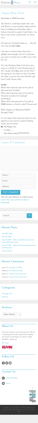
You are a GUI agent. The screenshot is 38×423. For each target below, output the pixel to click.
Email (8, 383)
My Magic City (10, 127)
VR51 (19, 412)
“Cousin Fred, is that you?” (17, 274)
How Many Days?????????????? (16, 133)
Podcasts (5, 297)
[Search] (29, 215)
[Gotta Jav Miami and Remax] (7, 348)
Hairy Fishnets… (7, 251)
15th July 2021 (6, 237)
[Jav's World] (10, 2)
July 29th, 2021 (7, 233)
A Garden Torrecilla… (15, 267)
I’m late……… (8, 130)
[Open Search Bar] (29, 2)
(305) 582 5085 (11, 378)
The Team (5, 343)
